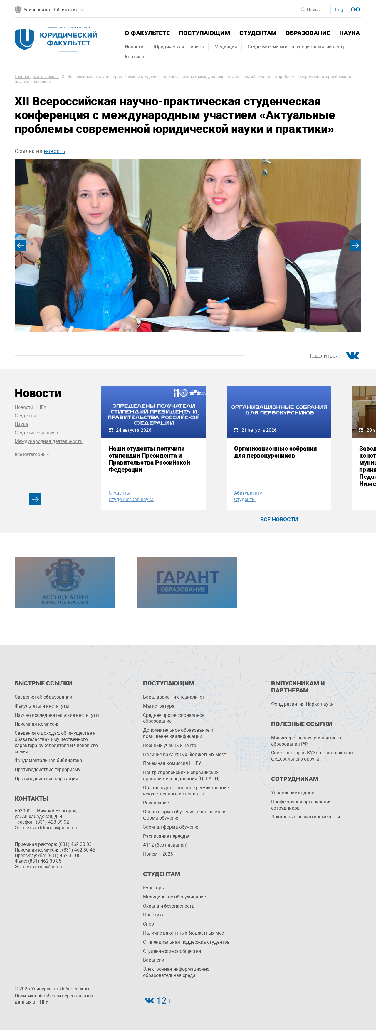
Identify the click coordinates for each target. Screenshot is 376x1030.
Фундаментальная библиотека (48, 760)
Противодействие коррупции (46, 778)
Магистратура (158, 706)
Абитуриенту (248, 493)
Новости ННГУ (30, 407)
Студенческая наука (37, 433)
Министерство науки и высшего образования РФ (306, 741)
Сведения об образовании (43, 697)
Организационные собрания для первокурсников (275, 452)
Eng (339, 9)
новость (54, 151)
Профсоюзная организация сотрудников (301, 805)
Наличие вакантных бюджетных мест (184, 754)
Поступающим (204, 33)
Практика (153, 915)
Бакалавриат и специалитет (173, 697)
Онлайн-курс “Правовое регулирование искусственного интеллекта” (186, 791)
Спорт (149, 924)
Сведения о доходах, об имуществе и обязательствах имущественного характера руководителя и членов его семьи (56, 742)
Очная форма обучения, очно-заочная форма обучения (185, 815)
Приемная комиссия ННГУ (172, 763)
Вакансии (153, 960)
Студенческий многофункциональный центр (296, 47)
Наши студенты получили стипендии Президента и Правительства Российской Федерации (149, 459)
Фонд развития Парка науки (302, 704)
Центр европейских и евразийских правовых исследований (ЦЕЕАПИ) (181, 775)
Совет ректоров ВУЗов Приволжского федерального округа (313, 756)
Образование (308, 33)
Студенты (25, 416)
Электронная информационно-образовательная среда (177, 972)
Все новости (279, 519)
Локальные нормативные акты (305, 817)
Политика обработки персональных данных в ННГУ (54, 999)
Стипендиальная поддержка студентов (186, 942)
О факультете (147, 33)
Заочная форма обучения (171, 827)
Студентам (257, 33)
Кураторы (154, 888)
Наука (349, 33)
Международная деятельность (49, 441)
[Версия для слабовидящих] (354, 8)
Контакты (136, 57)
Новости (134, 47)
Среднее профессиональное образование (173, 718)
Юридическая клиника (179, 47)
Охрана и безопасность (168, 906)
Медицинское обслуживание (174, 897)
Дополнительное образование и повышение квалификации (178, 733)
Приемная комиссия (37, 724)
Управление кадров (292, 792)
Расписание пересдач (167, 836)
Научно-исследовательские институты (57, 715)
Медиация (225, 47)
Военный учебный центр (169, 745)
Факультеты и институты (42, 706)
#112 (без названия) (165, 845)
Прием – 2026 (158, 854)
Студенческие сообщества (172, 951)
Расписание (156, 802)
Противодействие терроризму (47, 769)
